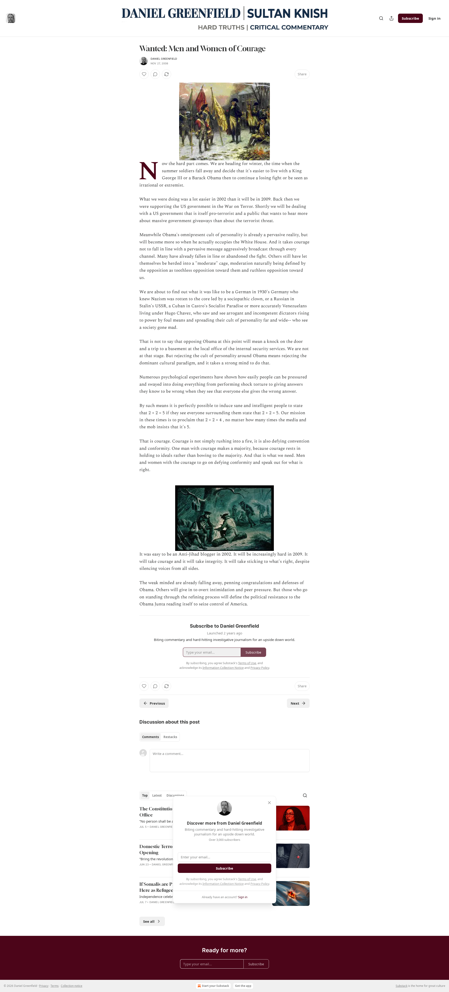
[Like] (144, 74)
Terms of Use (247, 879)
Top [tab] (145, 795)
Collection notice (71, 986)
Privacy (43, 986)
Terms (55, 986)
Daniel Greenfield (164, 58)
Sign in (434, 18)
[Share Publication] (391, 18)
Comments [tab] (150, 737)
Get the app (243, 986)
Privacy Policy (259, 884)
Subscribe (410, 18)
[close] (269, 802)
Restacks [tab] (170, 737)
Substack (401, 986)
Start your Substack (215, 986)
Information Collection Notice (223, 884)
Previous (157, 703)
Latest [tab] (157, 795)
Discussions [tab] (175, 795)
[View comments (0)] (155, 74)
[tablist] (159, 737)
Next (295, 703)
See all (149, 921)
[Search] (381, 18)
